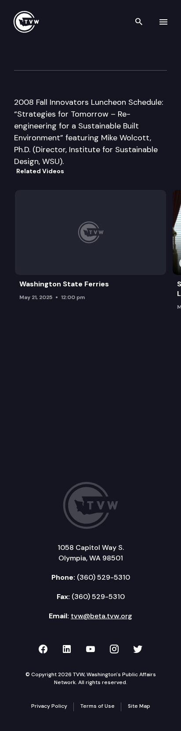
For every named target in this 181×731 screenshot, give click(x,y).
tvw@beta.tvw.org (101, 615)
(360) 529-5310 (103, 577)
